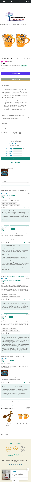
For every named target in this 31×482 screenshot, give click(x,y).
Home (1, 24)
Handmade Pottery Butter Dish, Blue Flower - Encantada (16, 276)
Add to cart (15, 79)
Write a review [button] (15, 159)
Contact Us (19, 460)
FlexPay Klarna (25, 460)
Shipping (4, 123)
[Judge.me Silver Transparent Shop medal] (15, 449)
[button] (4, 61)
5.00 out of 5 (19, 144)
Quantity (3, 68)
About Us (15, 461)
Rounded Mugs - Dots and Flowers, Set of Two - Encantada (16, 225)
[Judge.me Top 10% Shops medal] (22, 449)
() (28, 1)
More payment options (15, 77)
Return (4, 128)
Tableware (5, 24)
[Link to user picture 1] (4, 372)
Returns (3, 460)
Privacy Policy (13, 460)
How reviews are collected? (7, 405)
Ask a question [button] (15, 162)
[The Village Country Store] (15, 16)
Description (5, 85)
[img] (4, 193)
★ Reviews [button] (15, 480)
